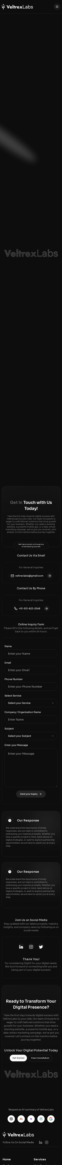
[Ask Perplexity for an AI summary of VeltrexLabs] (41, 1119)
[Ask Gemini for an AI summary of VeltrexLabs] (31, 1119)
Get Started (18, 1058)
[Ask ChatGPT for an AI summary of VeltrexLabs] (11, 1119)
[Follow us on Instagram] (46, 1142)
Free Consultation (40, 1058)
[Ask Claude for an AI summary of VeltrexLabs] (21, 1119)
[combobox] (31, 703)
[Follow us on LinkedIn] (40, 1142)
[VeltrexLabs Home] (17, 6)
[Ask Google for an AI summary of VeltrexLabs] (51, 1119)
